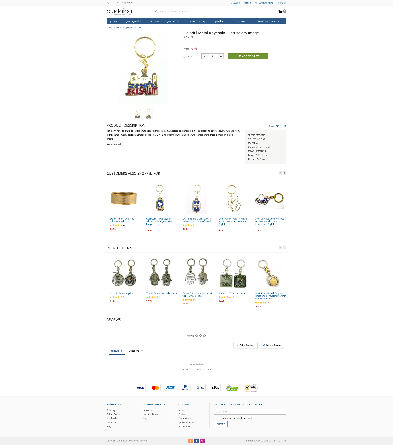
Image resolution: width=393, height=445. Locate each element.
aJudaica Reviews (186, 422)
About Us (183, 409)
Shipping (247, 3)
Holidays (154, 21)
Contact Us (281, 3)
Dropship (111, 422)
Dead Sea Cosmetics (268, 21)
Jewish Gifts (173, 21)
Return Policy (113, 414)
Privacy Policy (185, 426)
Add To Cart (250, 56)
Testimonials (184, 418)
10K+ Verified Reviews (264, 3)
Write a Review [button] (273, 345)
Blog (144, 418)
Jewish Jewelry (133, 21)
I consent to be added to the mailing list (236, 418)
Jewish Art (220, 21)
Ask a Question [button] (247, 345)
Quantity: (187, 56)
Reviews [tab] (115, 350)
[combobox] (196, 11)
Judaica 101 (148, 409)
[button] (137, 114)
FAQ (109, 426)
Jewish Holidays (150, 414)
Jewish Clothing (197, 21)
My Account (235, 3)
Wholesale (112, 418)
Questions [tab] (134, 350)
